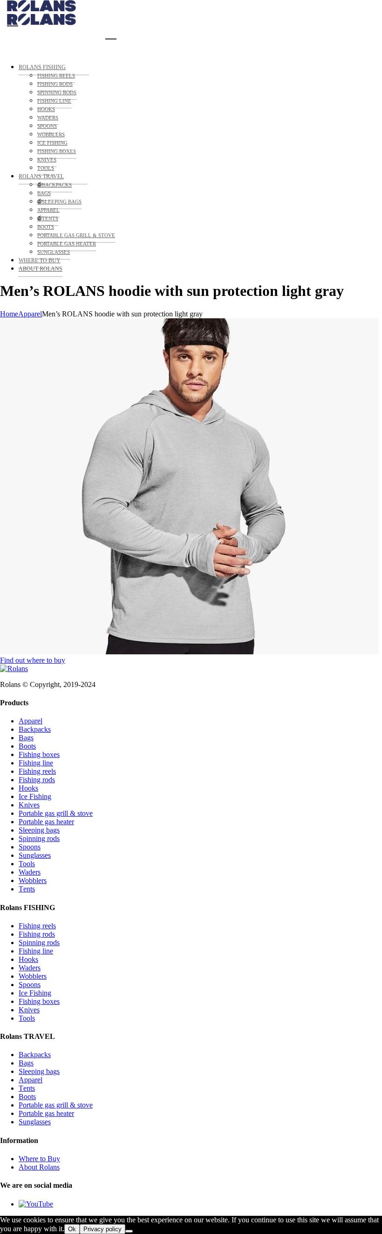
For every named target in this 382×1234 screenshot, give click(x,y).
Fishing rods (37, 780)
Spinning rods (39, 838)
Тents (27, 889)
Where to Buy (39, 1159)
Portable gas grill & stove (56, 813)
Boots (27, 746)
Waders (30, 872)
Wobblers (33, 880)
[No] (129, 1231)
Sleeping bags (39, 830)
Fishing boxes (39, 754)
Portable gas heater (46, 822)
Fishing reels (37, 771)
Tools (27, 864)
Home (9, 314)
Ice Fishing (35, 796)
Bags (26, 738)
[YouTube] (36, 1204)
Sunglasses (35, 855)
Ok (72, 1229)
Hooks (28, 788)
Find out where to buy (32, 660)
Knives (29, 805)
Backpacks (35, 729)
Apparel (30, 314)
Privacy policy (102, 1229)
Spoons (30, 847)
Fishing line (36, 763)
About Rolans (39, 1167)
